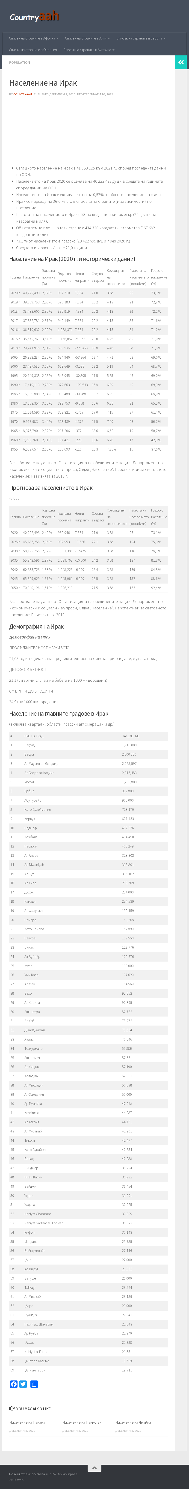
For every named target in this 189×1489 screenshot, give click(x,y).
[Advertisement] (88, 132)
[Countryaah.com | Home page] (35, 16)
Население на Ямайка (133, 1422)
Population (19, 62)
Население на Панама (27, 1422)
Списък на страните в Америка (87, 49)
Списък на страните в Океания (33, 49)
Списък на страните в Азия (85, 38)
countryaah (22, 94)
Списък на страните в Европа (139, 38)
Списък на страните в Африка (32, 38)
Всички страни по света (27, 1474)
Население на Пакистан (81, 1422)
